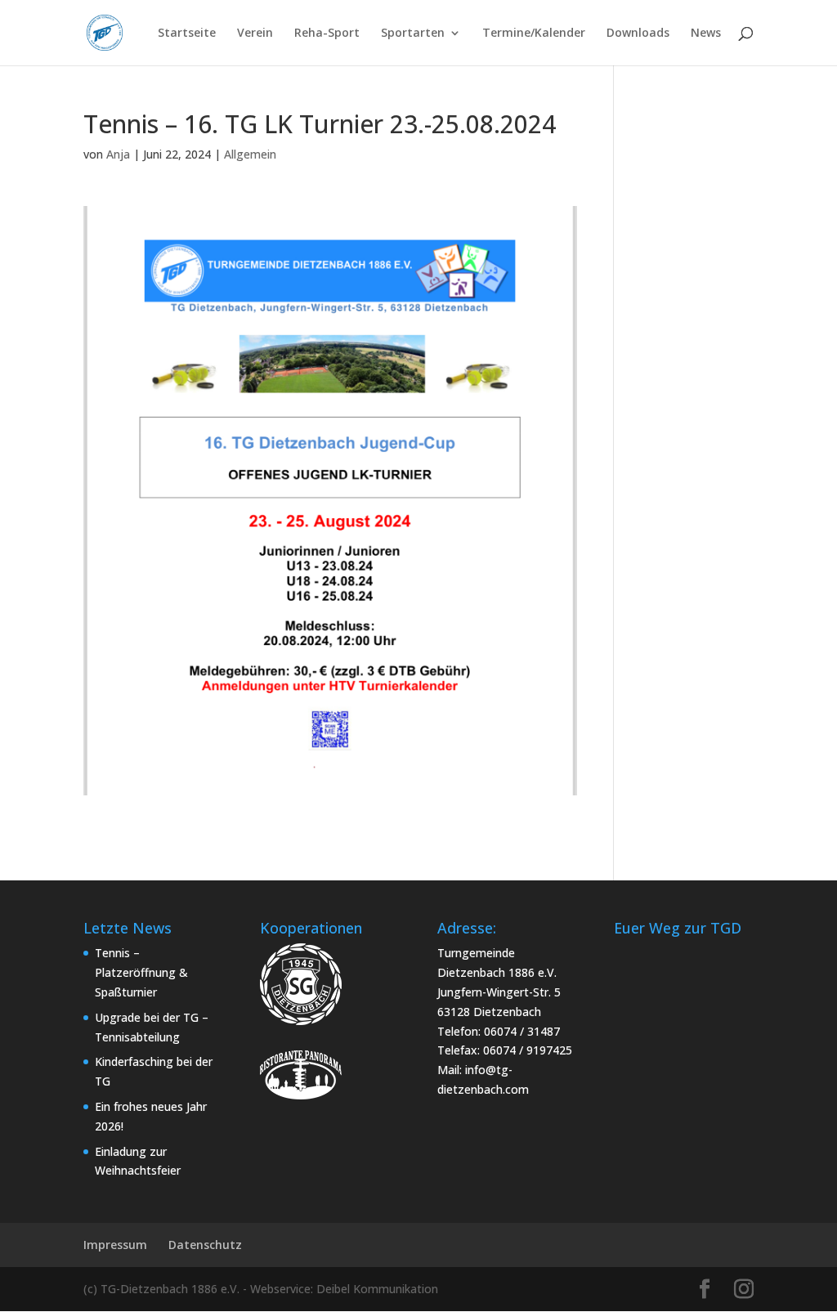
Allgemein (250, 154)
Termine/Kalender (533, 33)
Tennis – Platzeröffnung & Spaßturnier (141, 972)
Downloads (637, 33)
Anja (118, 154)
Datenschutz (205, 1244)
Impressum (115, 1244)
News (706, 33)
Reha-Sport (327, 33)
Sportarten (413, 33)
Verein (255, 33)
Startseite (187, 33)
